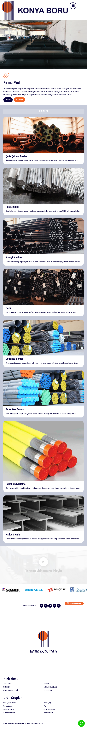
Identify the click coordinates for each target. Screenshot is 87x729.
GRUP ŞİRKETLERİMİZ (11, 690)
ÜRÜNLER (6, 687)
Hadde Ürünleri (48, 713)
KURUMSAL (47, 684)
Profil (45, 706)
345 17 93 (75, 603)
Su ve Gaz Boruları (49, 709)
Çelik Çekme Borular (10, 702)
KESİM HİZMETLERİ (50, 687)
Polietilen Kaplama (9, 713)
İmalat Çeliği (47, 702)
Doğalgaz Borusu (8, 709)
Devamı (8, 100)
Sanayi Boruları (8, 706)
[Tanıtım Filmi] (43, 562)
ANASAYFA (7, 684)
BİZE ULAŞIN (48, 690)
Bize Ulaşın (19, 100)
